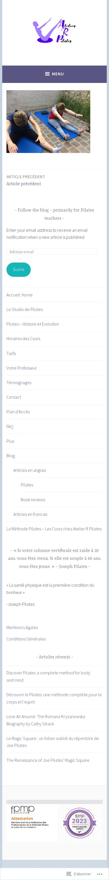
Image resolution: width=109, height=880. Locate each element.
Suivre (18, 269)
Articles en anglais (29, 470)
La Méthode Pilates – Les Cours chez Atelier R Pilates (53, 528)
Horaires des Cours (23, 338)
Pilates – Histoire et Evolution (32, 324)
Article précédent (25, 180)
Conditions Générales (26, 639)
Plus (10, 441)
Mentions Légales (22, 627)
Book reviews (33, 499)
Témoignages (18, 382)
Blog (10, 455)
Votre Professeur (21, 368)
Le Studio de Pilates (24, 309)
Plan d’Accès (18, 411)
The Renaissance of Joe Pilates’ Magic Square (47, 760)
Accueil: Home (19, 295)
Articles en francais (30, 514)
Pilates (27, 484)
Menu (58, 73)
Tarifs (11, 353)
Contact (13, 397)
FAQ (9, 426)
